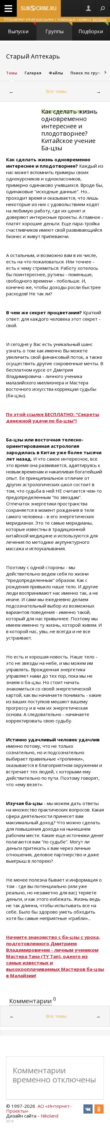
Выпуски (18, 31)
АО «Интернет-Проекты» (39, 1108)
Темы (11, 73)
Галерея (33, 73)
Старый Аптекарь (33, 56)
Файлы (56, 73)
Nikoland (49, 1116)
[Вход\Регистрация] (88, 8)
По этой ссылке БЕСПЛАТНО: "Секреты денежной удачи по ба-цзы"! (52, 417)
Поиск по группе (88, 73)
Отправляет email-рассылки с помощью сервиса (55, 19)
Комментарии (30, 1001)
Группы (55, 31)
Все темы (56, 91)
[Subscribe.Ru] (39, 8)
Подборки (91, 31)
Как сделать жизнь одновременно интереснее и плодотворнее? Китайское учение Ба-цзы (69, 129)
